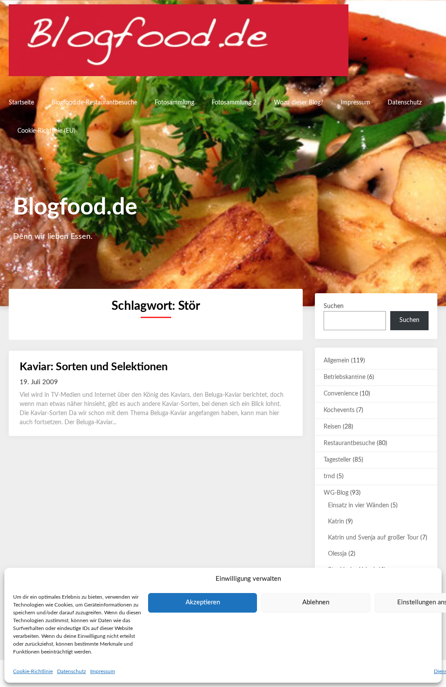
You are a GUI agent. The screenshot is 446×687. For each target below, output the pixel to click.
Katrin (336, 522)
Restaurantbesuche (349, 443)
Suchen (334, 306)
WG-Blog (336, 493)
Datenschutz (71, 671)
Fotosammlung (174, 103)
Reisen (332, 427)
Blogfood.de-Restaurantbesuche (94, 103)
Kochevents (339, 410)
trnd (329, 476)
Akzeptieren (203, 602)
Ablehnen (315, 602)
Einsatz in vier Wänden (358, 506)
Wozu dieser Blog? (298, 103)
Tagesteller (337, 460)
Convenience (341, 394)
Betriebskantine (344, 377)
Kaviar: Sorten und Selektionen (94, 367)
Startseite (21, 103)
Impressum (102, 671)
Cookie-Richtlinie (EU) (46, 131)
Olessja (337, 554)
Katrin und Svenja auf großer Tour (373, 538)
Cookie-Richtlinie (33, 671)
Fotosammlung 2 (234, 103)
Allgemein (336, 361)
